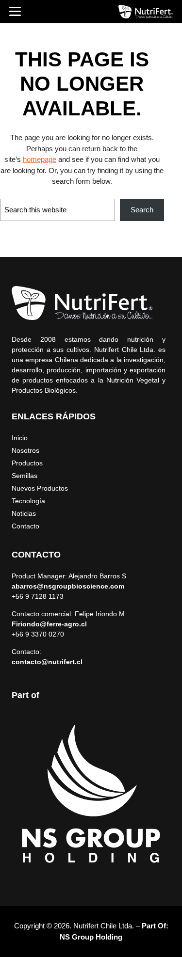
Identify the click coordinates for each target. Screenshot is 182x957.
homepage (39, 159)
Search (142, 210)
